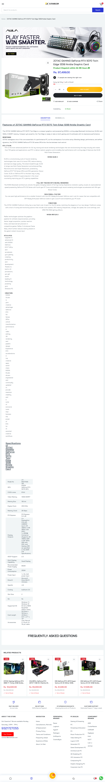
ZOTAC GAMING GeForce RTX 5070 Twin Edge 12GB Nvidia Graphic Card (75, 62)
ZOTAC (90, 746)
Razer (55, 723)
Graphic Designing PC (78, 764)
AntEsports (57, 736)
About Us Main (41, 744)
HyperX (55, 730)
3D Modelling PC (76, 754)
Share (100, 101)
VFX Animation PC (77, 757)
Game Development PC (78, 747)
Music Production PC (77, 734)
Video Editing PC (76, 738)
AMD (89, 723)
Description (45, 118)
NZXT (90, 739)
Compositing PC (76, 760)
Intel (89, 736)
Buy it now (78, 95)
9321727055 (10, 728)
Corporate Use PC (77, 767)
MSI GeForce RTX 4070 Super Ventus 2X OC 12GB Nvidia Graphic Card (90, 682)
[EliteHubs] (52, 4)
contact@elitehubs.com (10, 737)
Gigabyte (91, 733)
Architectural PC (76, 751)
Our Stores (8, 734)
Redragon (56, 733)
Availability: (57, 109)
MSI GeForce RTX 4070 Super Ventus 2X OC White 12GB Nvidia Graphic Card (65, 682)
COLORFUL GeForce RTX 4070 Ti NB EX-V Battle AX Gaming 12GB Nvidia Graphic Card (39, 682)
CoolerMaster (92, 726)
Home (3, 19)
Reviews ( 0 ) (59, 118)
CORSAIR (91, 730)
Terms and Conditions (43, 734)
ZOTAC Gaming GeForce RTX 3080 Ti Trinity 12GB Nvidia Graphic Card (14, 682)
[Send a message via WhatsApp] (101, 778)
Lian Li (90, 743)
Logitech (56, 726)
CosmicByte (57, 739)
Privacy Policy (40, 731)
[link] (23, 659)
